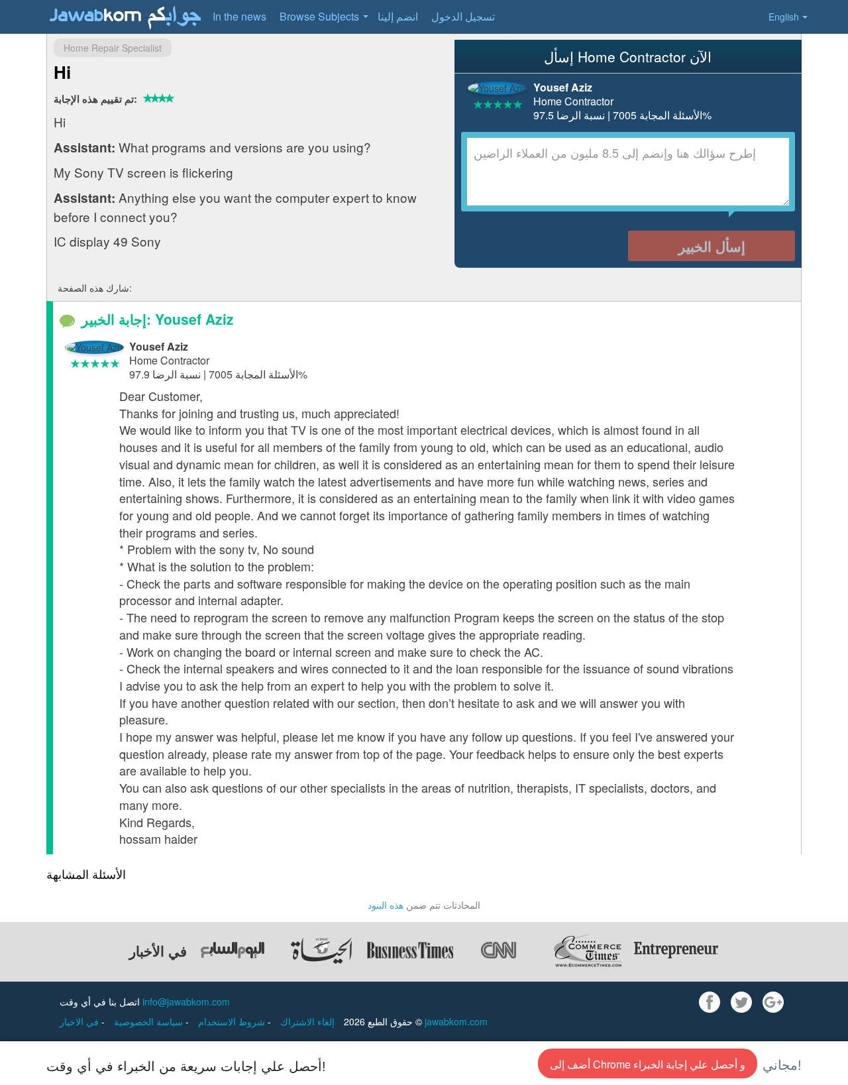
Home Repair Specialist (113, 47)
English (783, 16)
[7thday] (232, 950)
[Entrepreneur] (676, 950)
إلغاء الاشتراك (307, 1021)
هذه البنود (385, 904)
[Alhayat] (321, 950)
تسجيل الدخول (463, 16)
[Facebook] (709, 1002)
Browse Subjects (319, 16)
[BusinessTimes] (410, 950)
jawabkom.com (456, 1021)
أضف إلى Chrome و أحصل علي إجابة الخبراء (647, 1064)
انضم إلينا (398, 16)
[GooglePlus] (773, 1002)
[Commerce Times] (588, 950)
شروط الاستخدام (233, 1021)
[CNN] (499, 950)
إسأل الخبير (711, 246)
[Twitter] (741, 1002)
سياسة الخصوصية (150, 1021)
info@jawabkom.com (186, 1001)
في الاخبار (80, 1021)
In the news (239, 16)
